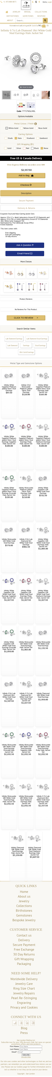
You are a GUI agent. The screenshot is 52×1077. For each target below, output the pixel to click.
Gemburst (44, 138)
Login (50, 2)
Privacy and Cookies (24, 1007)
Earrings (24, 25)
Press (24, 1033)
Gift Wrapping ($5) (25, 144)
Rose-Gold (42, 128)
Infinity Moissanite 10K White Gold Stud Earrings (9, 541)
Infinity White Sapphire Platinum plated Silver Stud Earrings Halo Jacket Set (43, 388)
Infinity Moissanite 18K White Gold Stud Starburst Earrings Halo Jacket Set (26, 799)
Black (36, 148)
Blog (24, 1028)
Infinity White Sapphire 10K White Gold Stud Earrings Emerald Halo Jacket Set (9, 645)
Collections (41, 12)
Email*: (14, 1052)
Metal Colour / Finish (24, 123)
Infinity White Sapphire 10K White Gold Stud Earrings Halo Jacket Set (43, 542)
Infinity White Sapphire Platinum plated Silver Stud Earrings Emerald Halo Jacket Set (9, 491)
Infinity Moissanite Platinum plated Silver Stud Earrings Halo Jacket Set (26, 491)
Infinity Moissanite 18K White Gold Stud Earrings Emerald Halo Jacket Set (9, 748)
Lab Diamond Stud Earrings (36, 339)
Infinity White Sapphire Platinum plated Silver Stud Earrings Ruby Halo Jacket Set (26, 440)
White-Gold (13, 128)
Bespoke (41, 16)
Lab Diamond (12, 345)
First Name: (14, 1046)
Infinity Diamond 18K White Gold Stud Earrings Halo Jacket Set (17, 850)
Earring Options (25, 134)
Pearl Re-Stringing (24, 998)
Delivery (24, 940)
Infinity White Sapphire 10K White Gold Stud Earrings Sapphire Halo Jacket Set (9, 594)
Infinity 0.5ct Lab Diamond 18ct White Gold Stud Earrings (9, 696)
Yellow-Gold (28, 128)
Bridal (27, 12)
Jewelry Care (24, 983)
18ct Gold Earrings (26, 352)
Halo (20, 138)
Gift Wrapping (24, 959)
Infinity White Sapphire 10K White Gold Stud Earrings (43, 490)
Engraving (24, 1002)
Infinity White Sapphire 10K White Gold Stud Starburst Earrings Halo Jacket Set (43, 594)
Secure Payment (24, 945)
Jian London (30, 1074)
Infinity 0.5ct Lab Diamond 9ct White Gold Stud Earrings (26, 542)
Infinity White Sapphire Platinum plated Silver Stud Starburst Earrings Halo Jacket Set (43, 440)
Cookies (20, 1067)
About (10, 20)
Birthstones (13, 16)
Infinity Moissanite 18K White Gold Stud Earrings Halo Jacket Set (9, 799)
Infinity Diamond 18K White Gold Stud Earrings (43, 695)
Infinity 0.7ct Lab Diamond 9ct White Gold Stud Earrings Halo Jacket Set (26, 697)
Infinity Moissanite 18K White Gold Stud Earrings (43, 644)
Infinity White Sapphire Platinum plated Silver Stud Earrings (9, 387)
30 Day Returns (24, 954)
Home (12, 25)
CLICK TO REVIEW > (26, 318)
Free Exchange (24, 949)
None (46, 148)
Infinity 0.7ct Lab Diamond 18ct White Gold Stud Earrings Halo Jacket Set (43, 799)
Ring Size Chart (24, 988)
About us (24, 896)
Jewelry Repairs (24, 993)
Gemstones (28, 16)
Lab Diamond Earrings (14, 339)
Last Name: (14, 1049)
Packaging (24, 964)
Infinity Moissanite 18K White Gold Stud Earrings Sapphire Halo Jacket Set (26, 748)
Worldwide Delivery (24, 979)
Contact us (24, 935)
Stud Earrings (40, 345)
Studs (10, 138)
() (47, 25)
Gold (9, 148)
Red (27, 148)
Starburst (31, 138)
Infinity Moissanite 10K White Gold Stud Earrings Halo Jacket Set (26, 644)
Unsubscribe (26, 1057)
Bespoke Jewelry (24, 920)
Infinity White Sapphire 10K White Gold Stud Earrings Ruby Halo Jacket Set (26, 594)
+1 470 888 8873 (9, 2)
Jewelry (16, 12)
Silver (18, 148)
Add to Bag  (26, 175)
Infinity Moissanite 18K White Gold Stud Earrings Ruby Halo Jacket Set (43, 748)
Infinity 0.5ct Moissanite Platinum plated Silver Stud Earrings (26, 388)
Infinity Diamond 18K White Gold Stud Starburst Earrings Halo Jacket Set (34, 851)
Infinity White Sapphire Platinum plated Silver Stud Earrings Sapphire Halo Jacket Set (9, 440)
